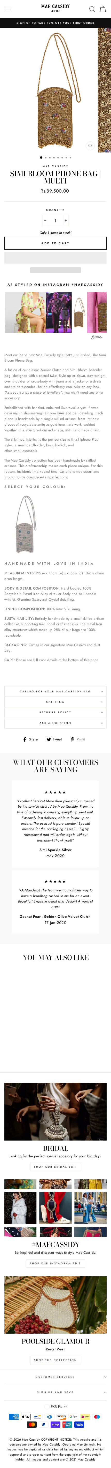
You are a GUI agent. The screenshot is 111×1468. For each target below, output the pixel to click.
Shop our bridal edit (55, 1167)
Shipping (55, 702)
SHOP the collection (55, 1360)
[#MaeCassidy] (55, 1208)
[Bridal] (55, 1112)
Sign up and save (55, 1392)
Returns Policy (55, 712)
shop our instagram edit (55, 1263)
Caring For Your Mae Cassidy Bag (55, 691)
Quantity (55, 210)
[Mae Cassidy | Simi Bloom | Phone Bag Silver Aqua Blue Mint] (25, 554)
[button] (55, 258)
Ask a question (55, 723)
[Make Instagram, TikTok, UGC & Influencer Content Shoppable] (97, 338)
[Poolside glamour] (55, 1305)
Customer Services (55, 1377)
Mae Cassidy (55, 166)
